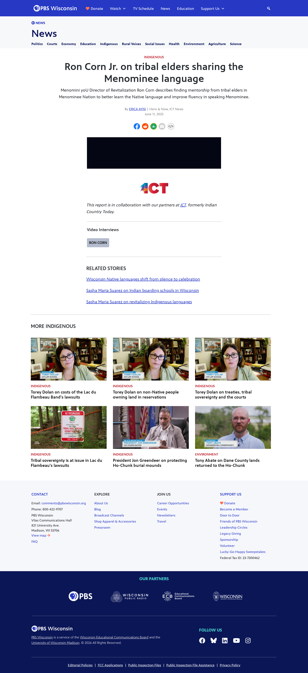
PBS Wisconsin (42, 637)
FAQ (34, 542)
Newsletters (166, 515)
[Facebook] (137, 127)
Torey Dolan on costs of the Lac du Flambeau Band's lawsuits (63, 395)
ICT (183, 205)
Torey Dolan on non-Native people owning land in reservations (146, 395)
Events (162, 509)
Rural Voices (131, 44)
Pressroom (102, 527)
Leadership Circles (233, 527)
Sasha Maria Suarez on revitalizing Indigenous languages (139, 301)
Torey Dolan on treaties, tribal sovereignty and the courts (223, 395)
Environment (194, 44)
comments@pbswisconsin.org (63, 503)
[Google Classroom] (153, 127)
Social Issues (155, 44)
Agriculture (217, 44)
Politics (37, 44)
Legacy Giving (230, 534)
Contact (39, 494)
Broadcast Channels (109, 515)
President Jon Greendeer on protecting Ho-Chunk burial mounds (150, 463)
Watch (115, 8)
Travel (161, 521)
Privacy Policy (230, 665)
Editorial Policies (80, 665)
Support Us (210, 8)
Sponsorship (229, 540)
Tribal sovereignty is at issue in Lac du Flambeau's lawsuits (66, 463)
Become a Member (234, 509)
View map (39, 535)
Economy (68, 44)
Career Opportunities (173, 503)
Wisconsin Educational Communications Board (114, 637)
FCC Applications (110, 665)
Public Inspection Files (144, 665)
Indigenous (109, 44)
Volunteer (227, 546)
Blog (97, 509)
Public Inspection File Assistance (190, 665)
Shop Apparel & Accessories (115, 521)
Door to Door (229, 515)
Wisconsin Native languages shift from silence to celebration (143, 279)
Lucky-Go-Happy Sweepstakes (242, 552)
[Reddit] (145, 127)
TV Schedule (143, 8)
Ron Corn (98, 243)
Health (174, 44)
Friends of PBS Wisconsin (238, 521)
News (165, 8)
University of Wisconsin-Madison (55, 643)
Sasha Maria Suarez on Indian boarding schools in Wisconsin (142, 290)
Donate (97, 8)
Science (236, 44)
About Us (101, 503)
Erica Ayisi (137, 109)
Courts (52, 44)
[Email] (162, 127)
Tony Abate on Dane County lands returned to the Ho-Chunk (227, 463)
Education (185, 8)
